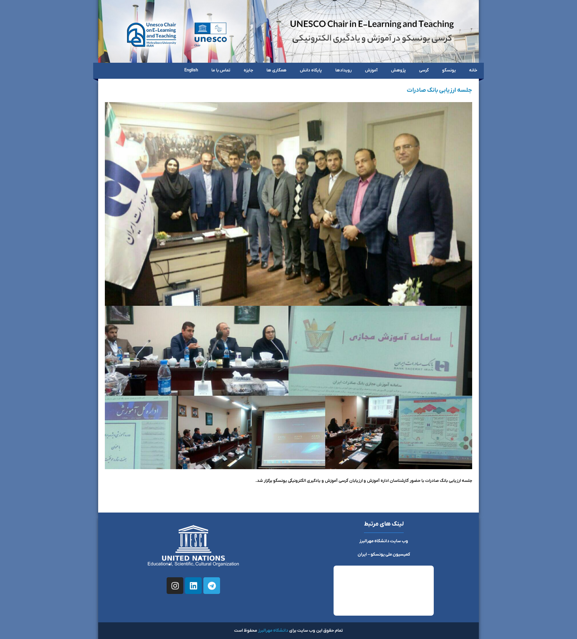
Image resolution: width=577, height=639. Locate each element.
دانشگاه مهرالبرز (273, 630)
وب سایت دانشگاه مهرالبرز (383, 541)
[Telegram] (211, 585)
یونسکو (449, 70)
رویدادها (343, 70)
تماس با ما (220, 70)
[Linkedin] (193, 585)
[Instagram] (175, 585)
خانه (473, 70)
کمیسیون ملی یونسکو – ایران (384, 554)
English (191, 70)
